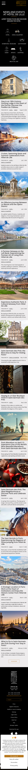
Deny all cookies (14, 759)
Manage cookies (14, 725)
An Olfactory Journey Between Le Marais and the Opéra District (14, 204)
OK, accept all (14, 756)
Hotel (11, 110)
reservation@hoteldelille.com (14, 695)
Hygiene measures (14, 706)
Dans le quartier (6, 162)
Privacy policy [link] (14, 765)
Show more (14, 661)
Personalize (14, 762)
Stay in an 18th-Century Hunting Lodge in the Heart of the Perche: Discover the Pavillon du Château (13, 104)
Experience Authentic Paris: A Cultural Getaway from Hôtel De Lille (13, 304)
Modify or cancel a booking (14, 709)
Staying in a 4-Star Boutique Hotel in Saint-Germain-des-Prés (13, 397)
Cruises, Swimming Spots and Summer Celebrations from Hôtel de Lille (13, 155)
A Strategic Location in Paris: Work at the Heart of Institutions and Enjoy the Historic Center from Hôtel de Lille (13, 591)
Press (14, 704)
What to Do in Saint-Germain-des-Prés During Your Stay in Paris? (13, 643)
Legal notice (14, 714)
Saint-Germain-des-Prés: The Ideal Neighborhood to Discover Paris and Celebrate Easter (13, 492)
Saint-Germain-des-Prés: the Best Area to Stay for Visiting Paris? (13, 352)
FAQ (14, 722)
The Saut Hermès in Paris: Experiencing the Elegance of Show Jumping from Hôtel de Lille (13, 541)
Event (15, 110)
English (9, 699)
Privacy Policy (14, 717)
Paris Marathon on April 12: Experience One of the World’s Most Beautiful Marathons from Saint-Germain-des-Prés (14, 445)
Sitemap (14, 712)
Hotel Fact (14, 720)
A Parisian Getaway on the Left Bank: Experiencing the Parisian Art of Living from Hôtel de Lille (12, 254)
